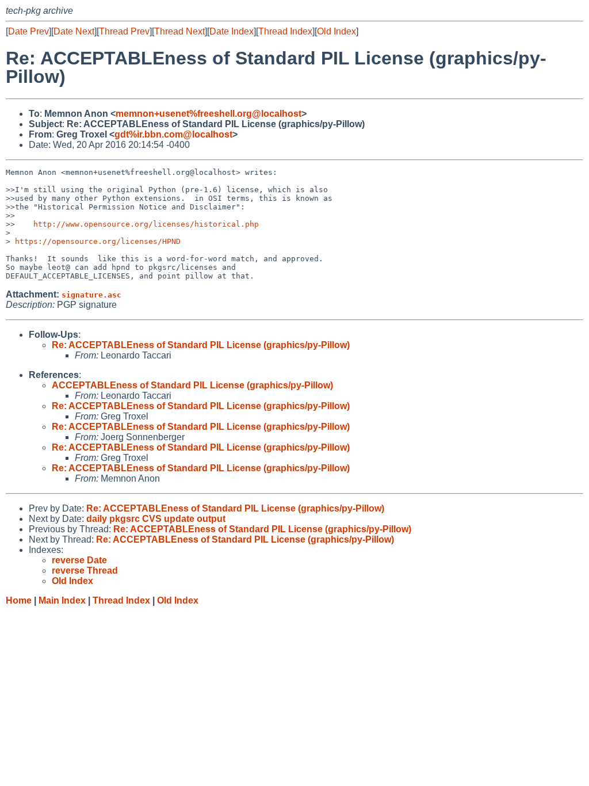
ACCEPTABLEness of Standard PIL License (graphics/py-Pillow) (192, 385)
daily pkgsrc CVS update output (155, 519)
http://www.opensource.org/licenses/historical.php (146, 224)
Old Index (336, 31)
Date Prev (28, 31)
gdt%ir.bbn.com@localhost (173, 134)
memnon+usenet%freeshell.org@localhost (208, 114)
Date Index (231, 31)
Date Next (73, 31)
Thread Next (179, 31)
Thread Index (285, 31)
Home (19, 600)
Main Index (62, 600)
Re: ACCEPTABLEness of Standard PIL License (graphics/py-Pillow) (201, 345)
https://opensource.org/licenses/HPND (98, 241)
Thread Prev (124, 31)
